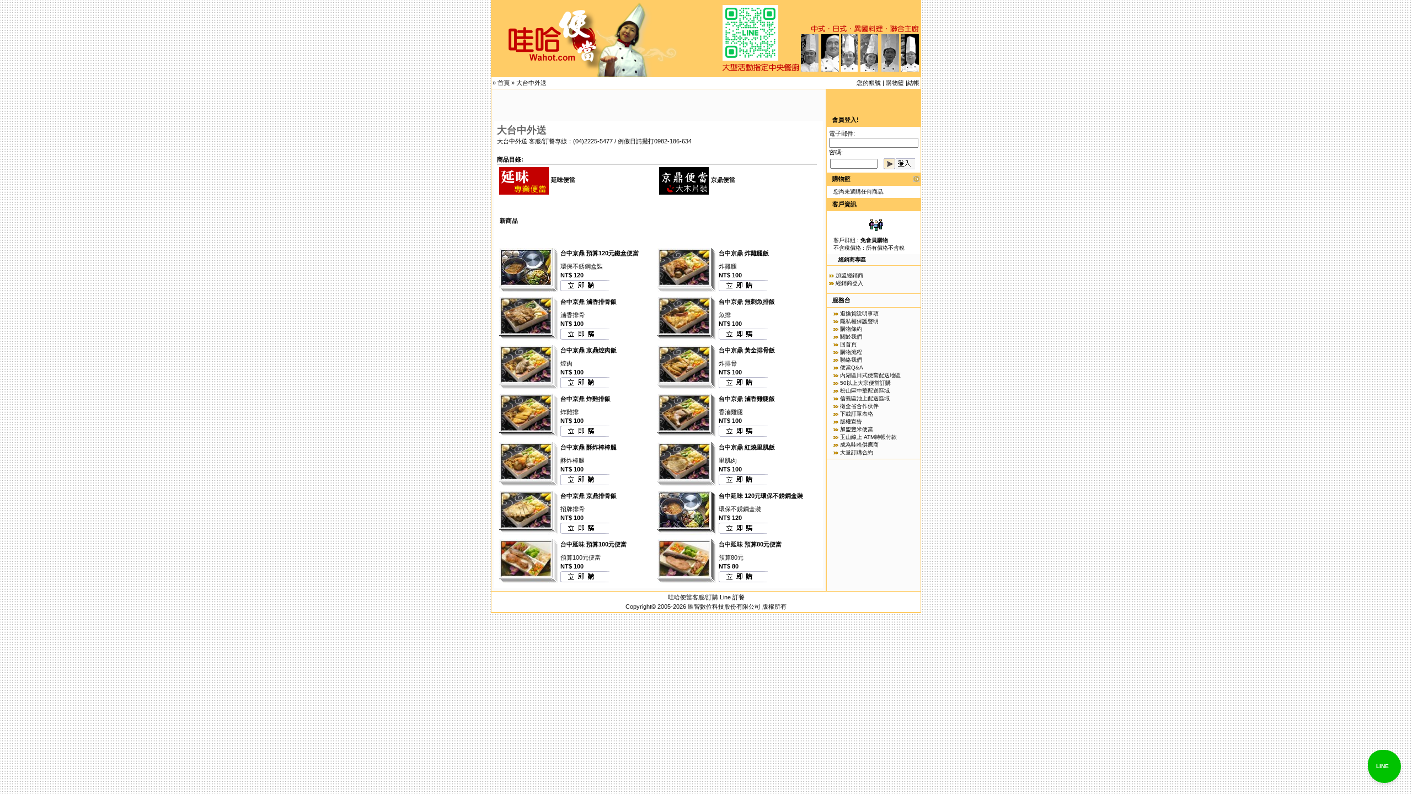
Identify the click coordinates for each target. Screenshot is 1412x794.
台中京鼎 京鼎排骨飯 (588, 495)
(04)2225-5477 (593, 141)
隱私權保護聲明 (859, 321)
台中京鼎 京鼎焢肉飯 (588, 350)
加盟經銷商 (849, 275)
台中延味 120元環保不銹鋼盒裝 (761, 495)
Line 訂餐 (732, 597)
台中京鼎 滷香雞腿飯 (747, 398)
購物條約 (851, 329)
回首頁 (848, 344)
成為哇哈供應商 (859, 445)
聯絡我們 (851, 360)
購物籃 (895, 82)
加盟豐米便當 (856, 429)
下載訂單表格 (856, 414)
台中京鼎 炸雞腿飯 (744, 253)
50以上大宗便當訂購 (865, 383)
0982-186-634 (673, 141)
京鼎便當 (723, 179)
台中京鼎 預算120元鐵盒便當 (599, 253)
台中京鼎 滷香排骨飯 (588, 301)
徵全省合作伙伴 (859, 406)
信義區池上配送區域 (865, 398)
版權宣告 (851, 422)
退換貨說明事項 (859, 313)
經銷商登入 (849, 283)
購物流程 (851, 352)
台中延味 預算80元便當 (750, 544)
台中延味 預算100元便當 (593, 544)
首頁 (504, 82)
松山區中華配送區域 (865, 391)
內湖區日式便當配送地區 (870, 375)
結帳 (913, 82)
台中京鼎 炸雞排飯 (585, 398)
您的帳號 (869, 82)
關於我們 (851, 337)
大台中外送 (531, 82)
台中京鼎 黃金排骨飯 (747, 350)
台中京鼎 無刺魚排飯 (747, 301)
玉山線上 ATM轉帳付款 (868, 437)
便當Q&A (851, 367)
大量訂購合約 (856, 452)
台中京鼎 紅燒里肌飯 (747, 447)
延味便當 (563, 179)
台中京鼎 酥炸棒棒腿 (588, 447)
